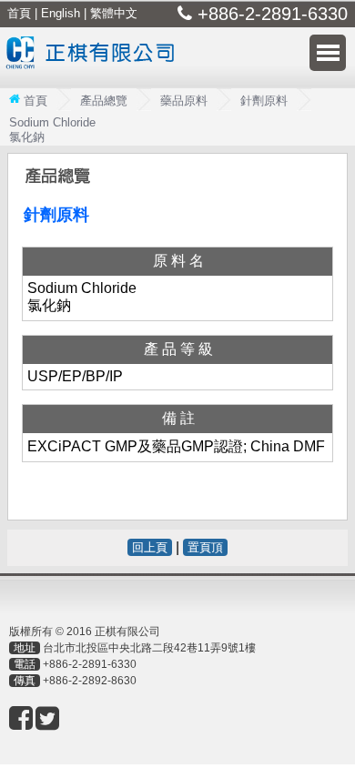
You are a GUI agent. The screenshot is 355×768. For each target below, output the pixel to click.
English (60, 13)
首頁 (19, 13)
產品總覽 (103, 100)
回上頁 (149, 547)
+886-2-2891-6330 (90, 664)
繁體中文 (113, 13)
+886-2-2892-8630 (90, 680)
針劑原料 (264, 100)
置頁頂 (205, 547)
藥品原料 (184, 100)
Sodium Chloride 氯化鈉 (52, 130)
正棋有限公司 (95, 64)
